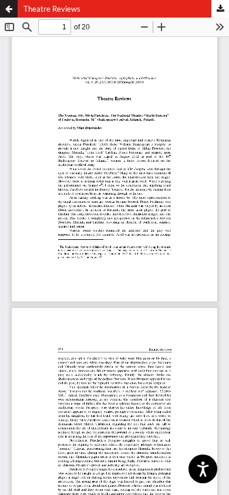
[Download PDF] (220, 9)
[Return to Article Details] (9, 9)
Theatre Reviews (51, 8)
